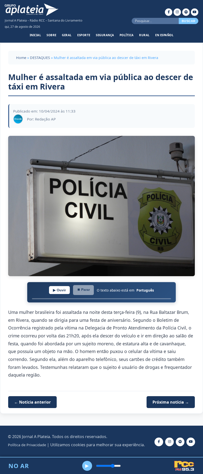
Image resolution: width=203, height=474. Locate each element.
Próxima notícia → (170, 402)
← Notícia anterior (32, 402)
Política (127, 35)
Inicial (35, 35)
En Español (164, 35)
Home (21, 57)
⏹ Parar (83, 290)
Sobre (51, 35)
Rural (144, 35)
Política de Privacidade (27, 445)
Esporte (83, 35)
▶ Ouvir (59, 290)
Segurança (105, 35)
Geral (67, 35)
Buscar (189, 21)
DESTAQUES (40, 57)
